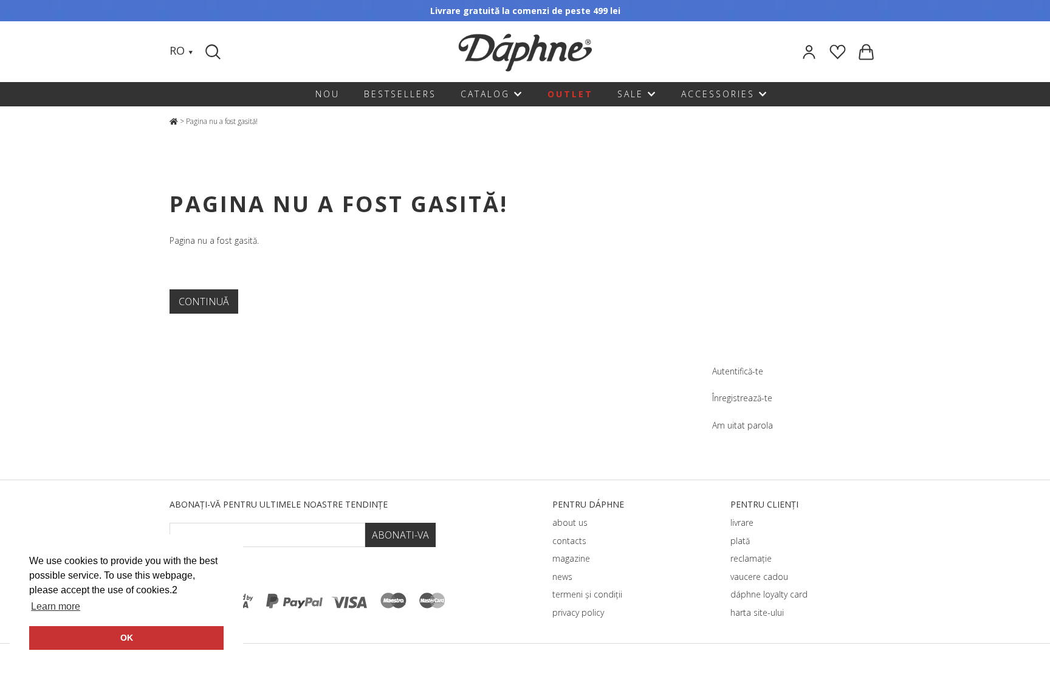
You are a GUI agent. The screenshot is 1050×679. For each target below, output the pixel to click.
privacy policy (578, 612)
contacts (569, 540)
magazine (571, 558)
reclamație (751, 558)
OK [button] (126, 638)
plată (740, 540)
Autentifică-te (737, 371)
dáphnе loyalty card (769, 594)
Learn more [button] (55, 606)
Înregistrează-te (742, 398)
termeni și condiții (587, 594)
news (562, 576)
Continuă (204, 301)
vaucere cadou (759, 576)
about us (570, 522)
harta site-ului (757, 612)
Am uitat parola (742, 425)
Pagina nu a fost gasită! (222, 121)
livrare (741, 522)
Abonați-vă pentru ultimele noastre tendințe (279, 504)
